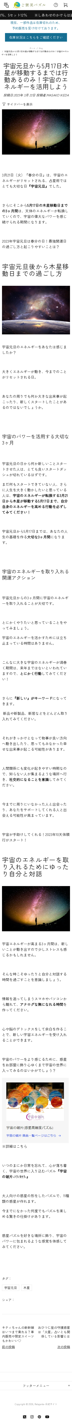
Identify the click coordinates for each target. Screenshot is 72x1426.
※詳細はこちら (14, 1146)
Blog (41, 48)
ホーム (32, 48)
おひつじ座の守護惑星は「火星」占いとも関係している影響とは (54, 1331)
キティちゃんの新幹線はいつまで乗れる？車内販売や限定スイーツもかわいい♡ (18, 1334)
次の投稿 (63, 1347)
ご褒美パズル (30, 5)
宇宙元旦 (10, 1287)
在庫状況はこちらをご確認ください (36, 37)
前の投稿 (8, 1347)
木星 (26, 1287)
